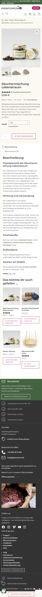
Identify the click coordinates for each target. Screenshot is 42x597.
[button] (37, 32)
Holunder (28, 242)
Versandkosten (32, 100)
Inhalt (4, 124)
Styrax (29, 240)
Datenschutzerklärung (12, 558)
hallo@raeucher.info (15, 458)
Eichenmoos (18, 242)
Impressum (8, 555)
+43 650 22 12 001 (14, 452)
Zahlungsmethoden (11, 563)
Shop (36, 8)
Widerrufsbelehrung (11, 565)
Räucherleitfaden (10, 538)
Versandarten (9, 560)
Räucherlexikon (9, 540)
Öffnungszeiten (8, 477)
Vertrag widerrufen (13, 570)
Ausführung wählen (11, 322)
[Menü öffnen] (3, 13)
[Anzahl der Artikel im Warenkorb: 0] (39, 14)
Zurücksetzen (13, 126)
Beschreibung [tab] (11, 147)
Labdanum (7, 242)
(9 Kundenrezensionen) (21, 92)
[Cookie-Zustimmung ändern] (3, 590)
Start (6, 20)
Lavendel (22, 240)
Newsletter (7, 545)
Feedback (7, 543)
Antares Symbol (30, 267)
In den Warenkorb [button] (30, 365)
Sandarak (7, 245)
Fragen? (6, 535)
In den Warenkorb (23, 136)
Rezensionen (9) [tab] (12, 151)
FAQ (5, 548)
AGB (5, 552)
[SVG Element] (25, 14)
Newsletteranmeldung (16, 396)
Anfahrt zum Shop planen (18, 439)
